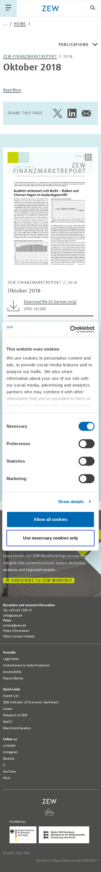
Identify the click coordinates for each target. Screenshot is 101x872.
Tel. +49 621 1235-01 (17, 610)
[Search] (92, 8)
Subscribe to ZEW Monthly (41, 581)
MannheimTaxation (17, 728)
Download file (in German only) (50, 302)
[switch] (87, 443)
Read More (12, 90)
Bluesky (9, 759)
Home (20, 24)
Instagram (10, 752)
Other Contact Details (19, 636)
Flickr (7, 778)
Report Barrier (13, 678)
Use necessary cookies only (50, 538)
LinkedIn (9, 746)
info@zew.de (12, 615)
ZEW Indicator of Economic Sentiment (31, 702)
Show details (71, 501)
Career (7, 709)
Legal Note (11, 659)
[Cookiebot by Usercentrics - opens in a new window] (71, 329)
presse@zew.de (14, 625)
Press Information (16, 631)
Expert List (11, 696)
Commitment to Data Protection (26, 665)
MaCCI (7, 722)
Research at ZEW (15, 715)
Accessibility (12, 672)
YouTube (9, 771)
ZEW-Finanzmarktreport (30, 57)
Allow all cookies (50, 519)
